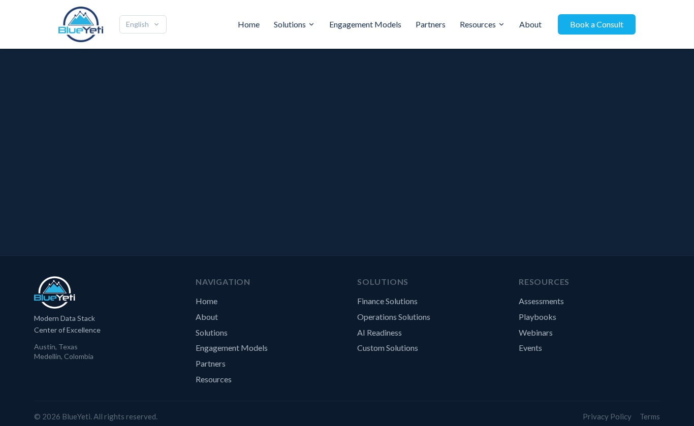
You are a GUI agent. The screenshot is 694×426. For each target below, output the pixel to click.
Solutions (290, 24)
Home (249, 24)
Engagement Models (365, 24)
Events (530, 347)
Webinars (536, 332)
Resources (478, 24)
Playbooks (537, 316)
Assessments (541, 301)
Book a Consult (596, 24)
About (530, 24)
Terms (650, 416)
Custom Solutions (387, 347)
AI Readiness (379, 332)
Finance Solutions (387, 301)
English (137, 24)
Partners (431, 24)
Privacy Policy (607, 416)
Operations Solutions (393, 316)
